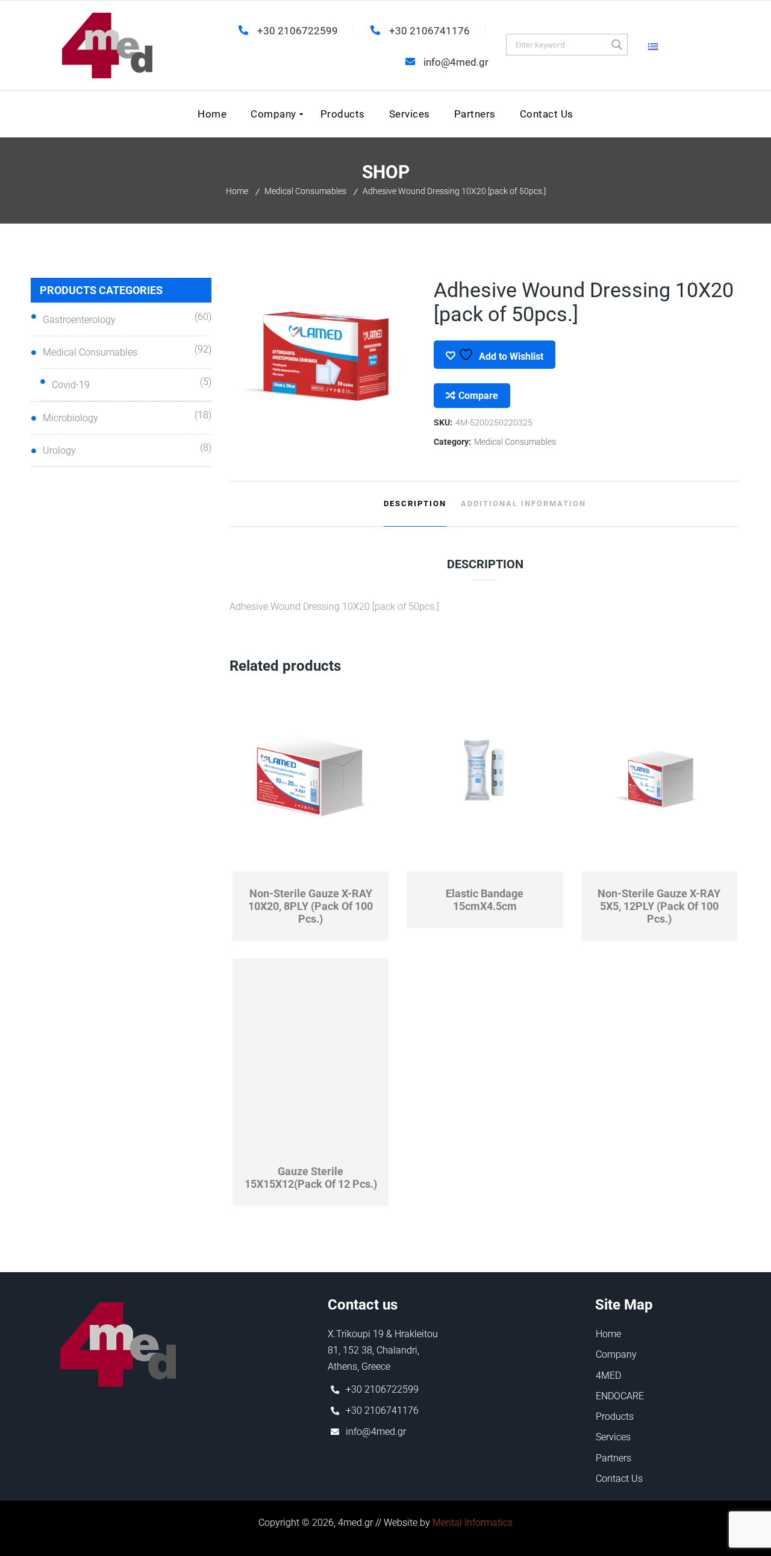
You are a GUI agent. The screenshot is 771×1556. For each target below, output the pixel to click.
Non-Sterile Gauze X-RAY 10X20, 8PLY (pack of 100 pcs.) (310, 906)
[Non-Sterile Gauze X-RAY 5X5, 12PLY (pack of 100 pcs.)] (659, 775)
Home (237, 191)
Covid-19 (71, 385)
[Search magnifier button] (617, 44)
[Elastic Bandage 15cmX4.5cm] (485, 775)
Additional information (523, 503)
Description (415, 503)
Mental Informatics (472, 1522)
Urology (59, 450)
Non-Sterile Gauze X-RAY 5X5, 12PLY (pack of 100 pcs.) (659, 906)
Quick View (272, 863)
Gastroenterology (79, 319)
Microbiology (70, 418)
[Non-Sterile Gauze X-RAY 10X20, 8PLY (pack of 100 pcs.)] (311, 775)
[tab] (415, 504)
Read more (349, 863)
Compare (478, 395)
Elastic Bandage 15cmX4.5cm (484, 899)
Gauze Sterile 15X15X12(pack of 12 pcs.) (311, 1177)
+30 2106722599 (382, 1389)
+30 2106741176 (382, 1410)
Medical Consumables (305, 191)
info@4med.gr (376, 1431)
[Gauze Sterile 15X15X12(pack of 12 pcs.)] (311, 1054)
